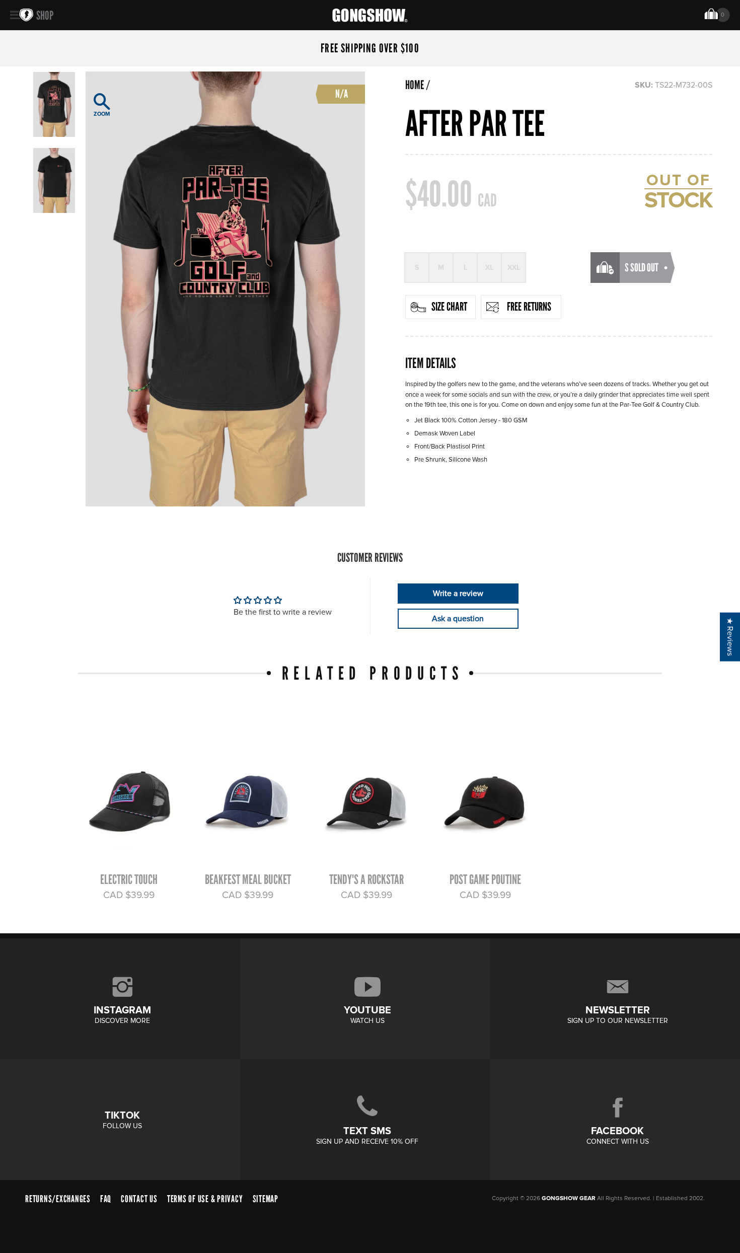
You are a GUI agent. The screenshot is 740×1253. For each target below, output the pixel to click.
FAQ (105, 1199)
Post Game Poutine (485, 879)
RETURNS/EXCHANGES (58, 1199)
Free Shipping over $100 (370, 48)
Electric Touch (129, 879)
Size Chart (449, 307)
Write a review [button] (458, 593)
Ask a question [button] (458, 619)
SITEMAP (265, 1199)
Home (414, 85)
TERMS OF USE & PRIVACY (205, 1199)
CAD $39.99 (129, 895)
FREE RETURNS (529, 307)
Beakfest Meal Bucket (248, 879)
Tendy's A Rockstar (366, 879)
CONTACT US (139, 1199)
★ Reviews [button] (730, 636)
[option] (225, 288)
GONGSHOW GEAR (569, 1198)
